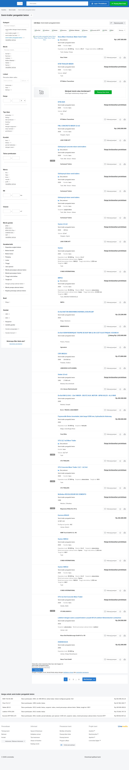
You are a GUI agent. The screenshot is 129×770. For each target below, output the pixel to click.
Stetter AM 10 (6, 707)
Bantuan (3, 734)
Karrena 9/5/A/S (63, 515)
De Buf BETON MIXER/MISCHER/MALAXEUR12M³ (76, 312)
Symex (60, 248)
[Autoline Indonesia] (8, 3)
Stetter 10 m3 (62, 374)
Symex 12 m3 (62, 224)
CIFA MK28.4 (62, 353)
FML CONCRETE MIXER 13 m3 (69, 126)
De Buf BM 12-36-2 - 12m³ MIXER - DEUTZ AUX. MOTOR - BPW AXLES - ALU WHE (87, 395)
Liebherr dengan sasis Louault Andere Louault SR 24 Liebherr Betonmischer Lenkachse (89, 618)
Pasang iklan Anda (103, 92)
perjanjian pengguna (82, 672)
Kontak (3, 737)
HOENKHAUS (63, 642)
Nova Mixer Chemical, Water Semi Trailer (72, 37)
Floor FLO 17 (6, 703)
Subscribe (38, 670)
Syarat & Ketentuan (36, 731)
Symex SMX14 (63, 539)
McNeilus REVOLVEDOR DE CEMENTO (72, 494)
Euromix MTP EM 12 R (9, 716)
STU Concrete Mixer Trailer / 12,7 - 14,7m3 (72, 467)
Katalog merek (35, 744)
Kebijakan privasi (36, 734)
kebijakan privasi (68, 672)
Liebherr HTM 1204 (8, 711)
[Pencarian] (28, 3)
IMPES (60, 278)
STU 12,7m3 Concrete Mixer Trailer (70, 597)
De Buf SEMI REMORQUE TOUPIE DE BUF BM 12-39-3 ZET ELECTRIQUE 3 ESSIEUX (88, 333)
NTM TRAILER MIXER (65, 64)
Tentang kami (5, 731)
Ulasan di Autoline (36, 740)
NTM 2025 (61, 102)
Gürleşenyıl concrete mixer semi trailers (72, 146)
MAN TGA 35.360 (7, 699)
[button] (120, 57)
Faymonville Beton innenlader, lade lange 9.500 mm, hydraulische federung (85, 416)
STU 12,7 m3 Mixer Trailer (67, 440)
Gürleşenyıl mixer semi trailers (68, 173)
